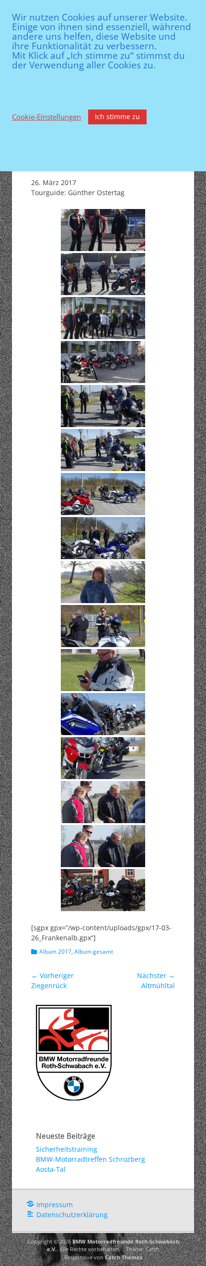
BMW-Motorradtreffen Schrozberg (90, 1159)
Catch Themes (123, 1257)
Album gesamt (93, 951)
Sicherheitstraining (66, 1149)
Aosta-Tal (51, 1169)
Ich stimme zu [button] (117, 116)
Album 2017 (55, 951)
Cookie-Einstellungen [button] (46, 116)
